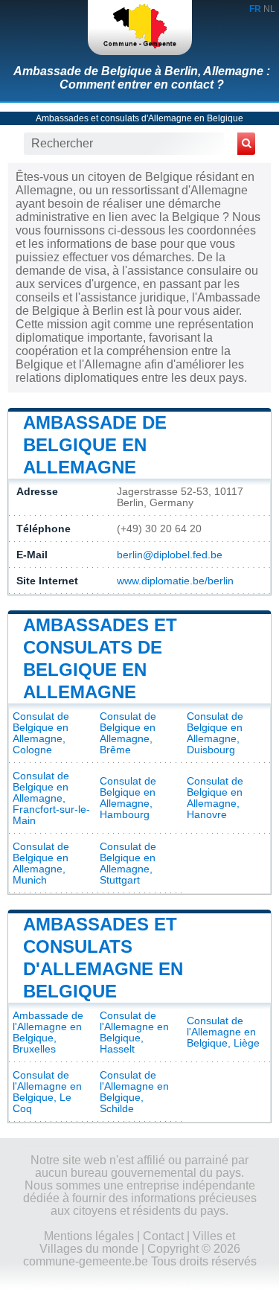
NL (269, 9)
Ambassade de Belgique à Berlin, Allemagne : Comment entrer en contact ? (141, 78)
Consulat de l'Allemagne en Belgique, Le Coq (47, 1092)
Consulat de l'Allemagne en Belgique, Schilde (134, 1092)
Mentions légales (89, 1236)
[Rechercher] (246, 143)
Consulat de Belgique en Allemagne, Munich (41, 863)
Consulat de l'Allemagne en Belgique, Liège (223, 1032)
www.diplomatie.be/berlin (175, 581)
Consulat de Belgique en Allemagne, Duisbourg (215, 733)
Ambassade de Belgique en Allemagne (95, 444)
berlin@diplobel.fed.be (169, 555)
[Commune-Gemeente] (140, 27)
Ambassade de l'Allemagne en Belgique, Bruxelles (48, 1032)
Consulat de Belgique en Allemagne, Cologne (41, 733)
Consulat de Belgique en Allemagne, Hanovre (215, 798)
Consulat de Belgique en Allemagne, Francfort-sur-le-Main (51, 798)
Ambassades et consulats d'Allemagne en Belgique (139, 118)
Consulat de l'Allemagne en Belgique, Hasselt (134, 1032)
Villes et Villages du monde (137, 1242)
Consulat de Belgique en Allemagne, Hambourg (128, 798)
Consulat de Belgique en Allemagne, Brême (128, 733)
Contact (163, 1236)
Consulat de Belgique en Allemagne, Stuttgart (128, 863)
